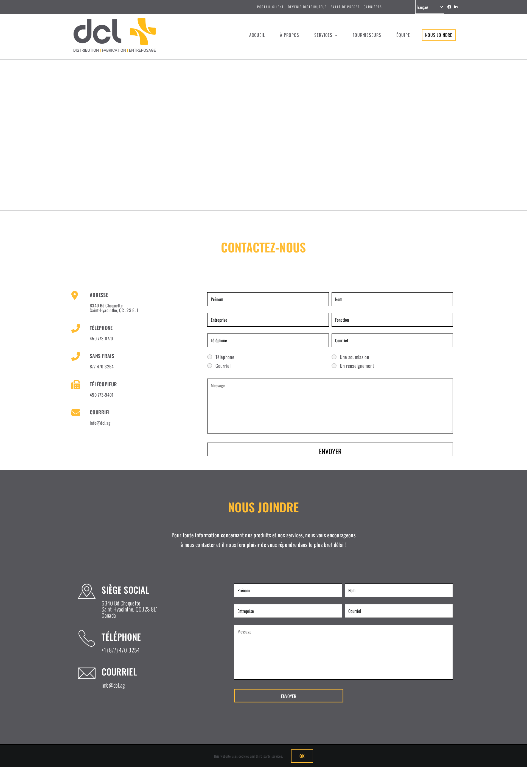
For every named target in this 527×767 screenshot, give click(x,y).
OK (301, 756)
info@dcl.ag (100, 422)
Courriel (223, 365)
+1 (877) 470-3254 (121, 650)
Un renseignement (357, 365)
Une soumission (354, 357)
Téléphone (224, 357)
